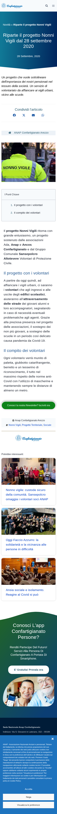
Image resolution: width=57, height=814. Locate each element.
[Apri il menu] (53, 5)
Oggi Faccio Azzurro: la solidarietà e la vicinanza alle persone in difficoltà (26, 544)
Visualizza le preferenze (28, 805)
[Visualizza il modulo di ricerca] (46, 5)
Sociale (47, 425)
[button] (52, 738)
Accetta (28, 789)
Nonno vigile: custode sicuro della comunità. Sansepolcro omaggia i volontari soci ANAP (27, 494)
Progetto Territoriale (32, 425)
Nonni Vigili (15, 425)
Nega (28, 797)
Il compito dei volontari (27, 212)
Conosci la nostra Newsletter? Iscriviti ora (28, 405)
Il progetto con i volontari (28, 205)
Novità (6, 24)
